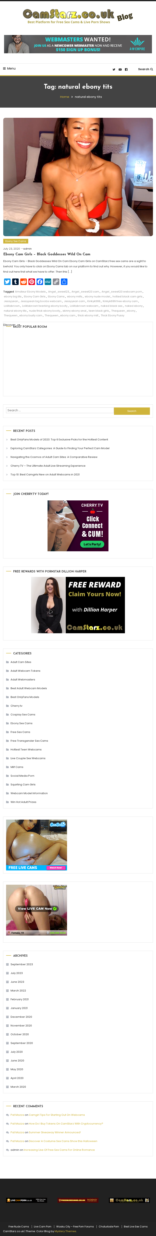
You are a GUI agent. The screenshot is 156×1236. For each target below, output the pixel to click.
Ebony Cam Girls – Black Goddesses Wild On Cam (46, 254)
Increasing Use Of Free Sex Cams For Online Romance (59, 1150)
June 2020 (17, 1060)
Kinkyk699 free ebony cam (120, 301)
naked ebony (134, 306)
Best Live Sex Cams (136, 1226)
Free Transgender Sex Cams (29, 741)
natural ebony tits (15, 311)
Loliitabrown (12, 306)
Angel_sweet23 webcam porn (122, 292)
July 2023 (17, 973)
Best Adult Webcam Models (29, 688)
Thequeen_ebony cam (60, 315)
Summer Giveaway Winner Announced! (55, 1132)
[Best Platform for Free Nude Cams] (78, 1200)
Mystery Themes (65, 1231)
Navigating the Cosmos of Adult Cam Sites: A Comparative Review (54, 457)
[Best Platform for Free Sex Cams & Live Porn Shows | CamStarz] (129, 1200)
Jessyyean (11, 301)
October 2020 (20, 1034)
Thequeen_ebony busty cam (23, 315)
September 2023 (22, 964)
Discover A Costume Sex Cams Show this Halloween (63, 1141)
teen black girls (99, 311)
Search (143, 69)
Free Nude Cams (19, 1226)
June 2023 (17, 982)
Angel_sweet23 (58, 292)
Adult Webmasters (23, 679)
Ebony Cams (56, 296)
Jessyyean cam (74, 301)
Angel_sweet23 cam (85, 292)
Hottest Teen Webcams (26, 749)
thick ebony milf (88, 315)
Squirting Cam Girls (23, 784)
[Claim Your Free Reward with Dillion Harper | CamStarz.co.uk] (78, 605)
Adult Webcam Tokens (25, 671)
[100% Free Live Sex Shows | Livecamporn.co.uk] (26, 1200)
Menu (11, 68)
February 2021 (20, 999)
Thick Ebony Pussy (112, 315)
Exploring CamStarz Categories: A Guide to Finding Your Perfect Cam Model (60, 448)
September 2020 (22, 1043)
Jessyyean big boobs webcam (41, 301)
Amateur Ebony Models (30, 292)
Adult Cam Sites (21, 662)
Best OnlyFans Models (25, 697)
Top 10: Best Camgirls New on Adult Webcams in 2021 (45, 474)
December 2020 (21, 1017)
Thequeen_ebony (123, 311)
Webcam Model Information (29, 793)
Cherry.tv (16, 706)
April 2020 (17, 1078)
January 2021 (19, 1008)
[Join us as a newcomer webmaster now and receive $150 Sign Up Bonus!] (78, 44)
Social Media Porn (22, 776)
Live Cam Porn (42, 1226)
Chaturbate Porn (109, 1226)
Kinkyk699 (93, 301)
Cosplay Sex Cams (23, 714)
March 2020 (18, 1087)
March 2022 (18, 991)
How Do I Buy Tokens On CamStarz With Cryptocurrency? (66, 1124)
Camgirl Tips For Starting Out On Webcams (57, 1115)
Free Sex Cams (20, 732)
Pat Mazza (17, 1115)
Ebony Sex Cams (15, 241)
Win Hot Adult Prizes (23, 802)
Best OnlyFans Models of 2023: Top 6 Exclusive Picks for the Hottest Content (59, 439)
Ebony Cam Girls (35, 296)
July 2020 (17, 1052)
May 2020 (17, 1069)
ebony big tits (13, 296)
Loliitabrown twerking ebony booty (44, 306)
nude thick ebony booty (44, 311)
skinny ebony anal (74, 311)
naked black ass (111, 306)
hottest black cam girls (127, 296)
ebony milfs (74, 296)
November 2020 (21, 1025)
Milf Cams (17, 767)
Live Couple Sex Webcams (28, 758)
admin (27, 249)
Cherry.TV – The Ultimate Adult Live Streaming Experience (48, 466)
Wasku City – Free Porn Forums (75, 1226)
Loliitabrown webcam (84, 306)
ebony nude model (97, 296)
